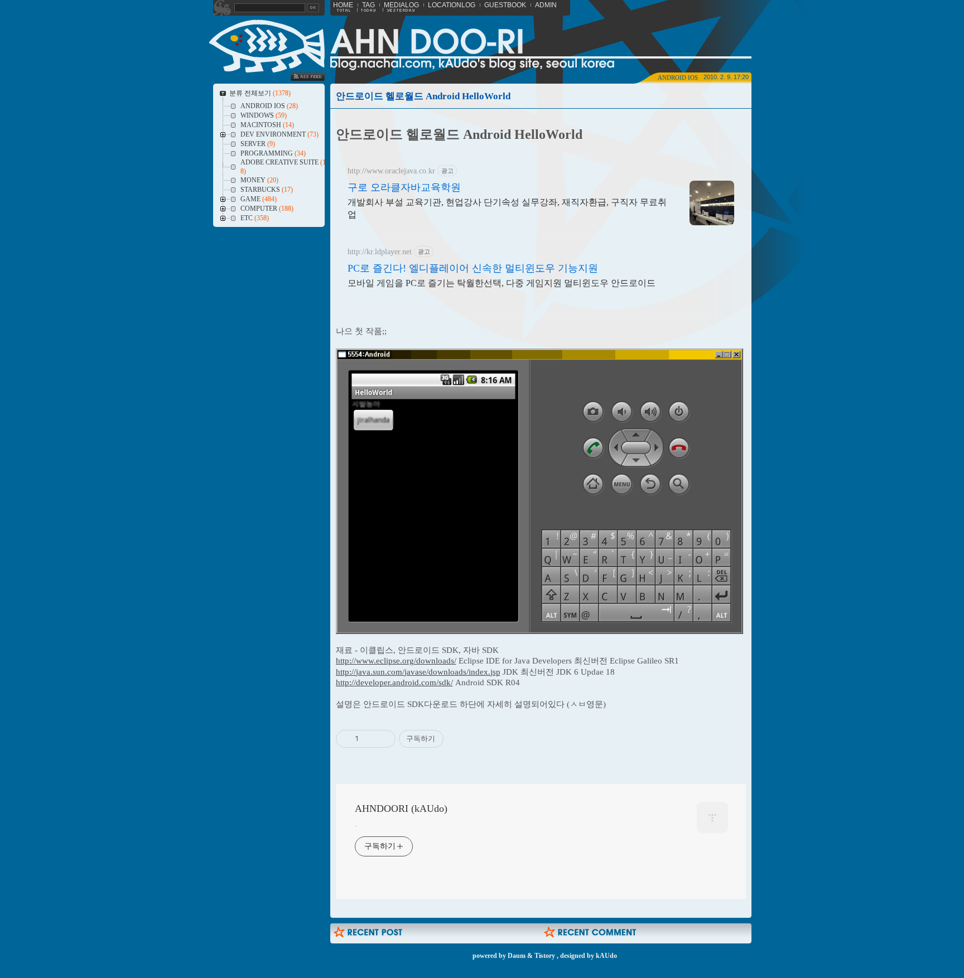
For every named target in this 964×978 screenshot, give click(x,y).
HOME (343, 5)
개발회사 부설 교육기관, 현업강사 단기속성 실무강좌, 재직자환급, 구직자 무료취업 (507, 208)
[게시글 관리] (383, 738)
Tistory (544, 956)
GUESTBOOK (505, 5)
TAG (368, 5)
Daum (517, 956)
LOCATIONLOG (451, 5)
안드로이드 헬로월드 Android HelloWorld (423, 96)
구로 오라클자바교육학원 (404, 187)
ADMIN (546, 5)
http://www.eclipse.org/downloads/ (396, 660)
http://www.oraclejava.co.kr (391, 171)
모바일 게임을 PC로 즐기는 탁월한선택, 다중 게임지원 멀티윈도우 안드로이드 (501, 283)
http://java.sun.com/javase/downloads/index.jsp (418, 671)
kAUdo (606, 956)
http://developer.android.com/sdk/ (394, 682)
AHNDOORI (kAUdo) (401, 808)
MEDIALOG (401, 5)
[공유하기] (369, 738)
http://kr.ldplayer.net (380, 252)
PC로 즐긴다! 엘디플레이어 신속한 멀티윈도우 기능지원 (473, 268)
